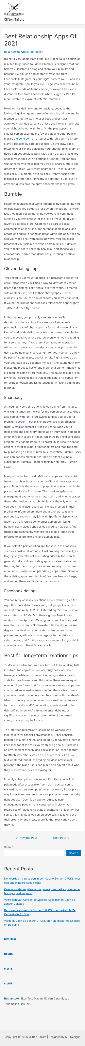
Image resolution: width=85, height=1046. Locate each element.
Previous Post (26, 837)
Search (8, 847)
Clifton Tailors (14, 19)
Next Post (61, 837)
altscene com (22, 138)
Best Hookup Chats (16, 51)
